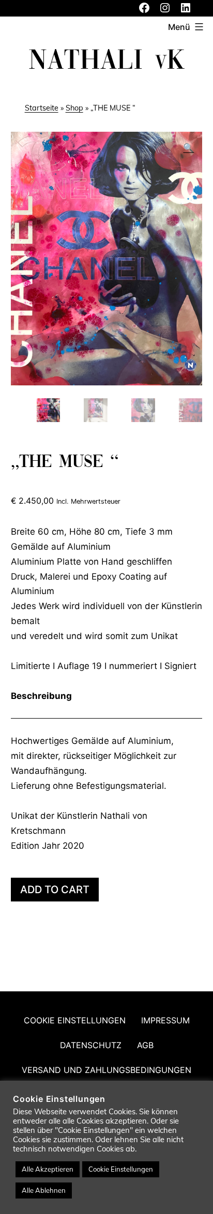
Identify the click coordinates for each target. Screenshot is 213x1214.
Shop (74, 108)
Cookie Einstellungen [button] (120, 1169)
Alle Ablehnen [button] (44, 1190)
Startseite (41, 108)
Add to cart (54, 889)
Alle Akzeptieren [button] (47, 1169)
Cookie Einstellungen (75, 1020)
